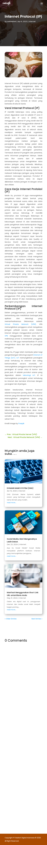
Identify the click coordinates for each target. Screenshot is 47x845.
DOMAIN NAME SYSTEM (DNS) (20, 488)
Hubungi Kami (18, 714)
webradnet (11, 21)
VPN (6, 336)
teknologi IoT (29, 375)
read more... (11, 503)
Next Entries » (36, 619)
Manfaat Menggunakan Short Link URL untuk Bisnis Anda (22, 594)
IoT (17, 358)
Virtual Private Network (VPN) (20, 324)
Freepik (21, 423)
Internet (32, 21)
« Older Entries (11, 619)
